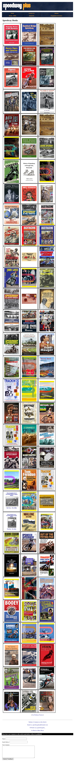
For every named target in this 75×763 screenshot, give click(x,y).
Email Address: (5, 742)
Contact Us (31, 13)
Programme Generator (56, 15)
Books (10, 15)
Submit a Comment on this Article (37, 722)
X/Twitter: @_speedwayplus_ (37, 727)
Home (12, 13)
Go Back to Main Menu (37, 730)
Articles (56, 13)
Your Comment (5, 745)
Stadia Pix (31, 15)
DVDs (14, 15)
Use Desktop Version (37, 715)
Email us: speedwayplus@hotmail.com (37, 725)
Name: (3, 739)
